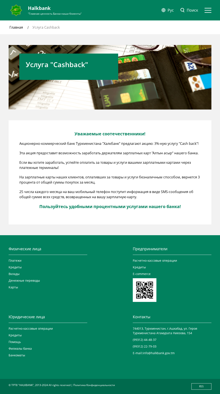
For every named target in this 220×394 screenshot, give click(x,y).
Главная (16, 27)
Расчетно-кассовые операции (155, 260)
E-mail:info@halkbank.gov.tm (154, 353)
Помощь (15, 342)
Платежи (15, 260)
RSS (201, 386)
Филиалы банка (20, 348)
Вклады (14, 274)
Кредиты (15, 267)
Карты (13, 287)
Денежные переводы (24, 280)
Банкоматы (17, 355)
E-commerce (142, 274)
